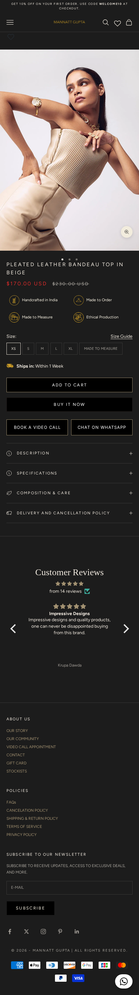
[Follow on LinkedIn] (77, 931)
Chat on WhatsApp (102, 427)
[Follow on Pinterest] (60, 931)
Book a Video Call (37, 427)
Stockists (16, 771)
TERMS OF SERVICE (24, 826)
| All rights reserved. (99, 950)
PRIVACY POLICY (21, 834)
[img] (70, 584)
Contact (15, 755)
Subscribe (30, 908)
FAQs (11, 802)
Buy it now (69, 404)
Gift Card (16, 763)
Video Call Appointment (31, 747)
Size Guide (122, 336)
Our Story (17, 730)
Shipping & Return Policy (32, 818)
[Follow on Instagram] (43, 931)
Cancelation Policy (27, 810)
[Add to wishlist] (10, 37)
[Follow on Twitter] (26, 931)
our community (22, 739)
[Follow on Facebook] (9, 931)
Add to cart (69, 385)
